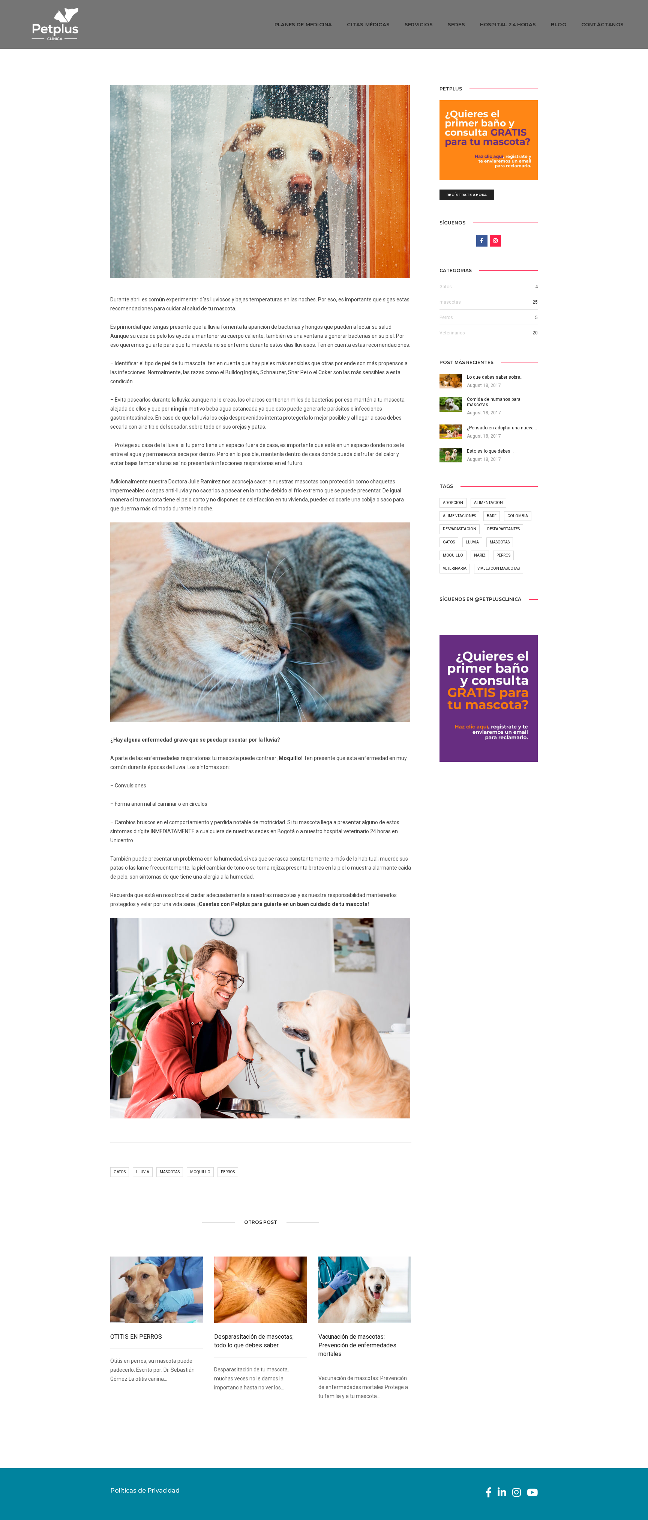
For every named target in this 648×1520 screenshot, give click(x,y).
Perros (446, 317)
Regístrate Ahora (467, 195)
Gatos (446, 286)
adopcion (453, 503)
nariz (480, 555)
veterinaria (454, 568)
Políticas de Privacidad (145, 1490)
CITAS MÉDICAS (368, 24)
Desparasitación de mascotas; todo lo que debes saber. (254, 1341)
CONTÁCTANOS (602, 24)
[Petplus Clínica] (55, 24)
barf (491, 516)
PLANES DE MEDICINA (303, 24)
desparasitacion (459, 529)
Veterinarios (452, 333)
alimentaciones (459, 516)
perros (228, 1172)
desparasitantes (503, 529)
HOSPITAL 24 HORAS (508, 24)
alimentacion (488, 503)
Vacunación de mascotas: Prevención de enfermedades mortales (357, 1345)
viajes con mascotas (498, 568)
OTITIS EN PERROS (136, 1336)
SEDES (456, 24)
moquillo (200, 1172)
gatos (120, 1172)
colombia (517, 516)
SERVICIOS (419, 24)
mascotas (170, 1172)
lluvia (142, 1172)
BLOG (558, 24)
